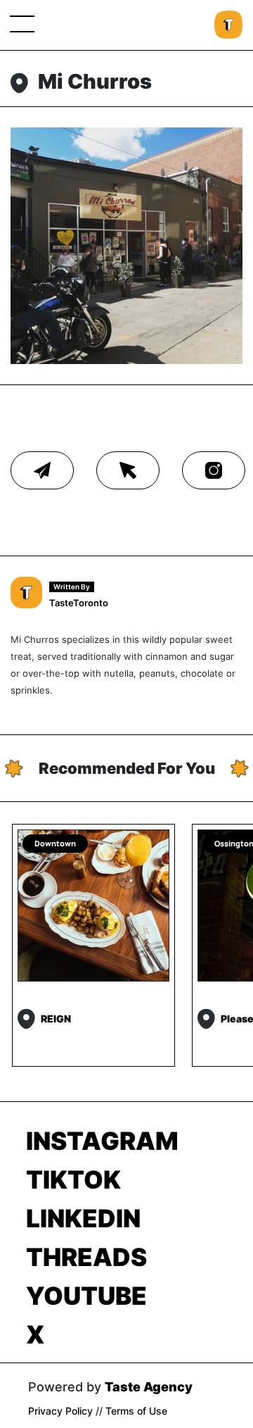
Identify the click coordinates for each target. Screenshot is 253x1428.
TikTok (73, 1179)
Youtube (86, 1296)
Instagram (102, 1141)
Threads (86, 1257)
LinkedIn (83, 1218)
